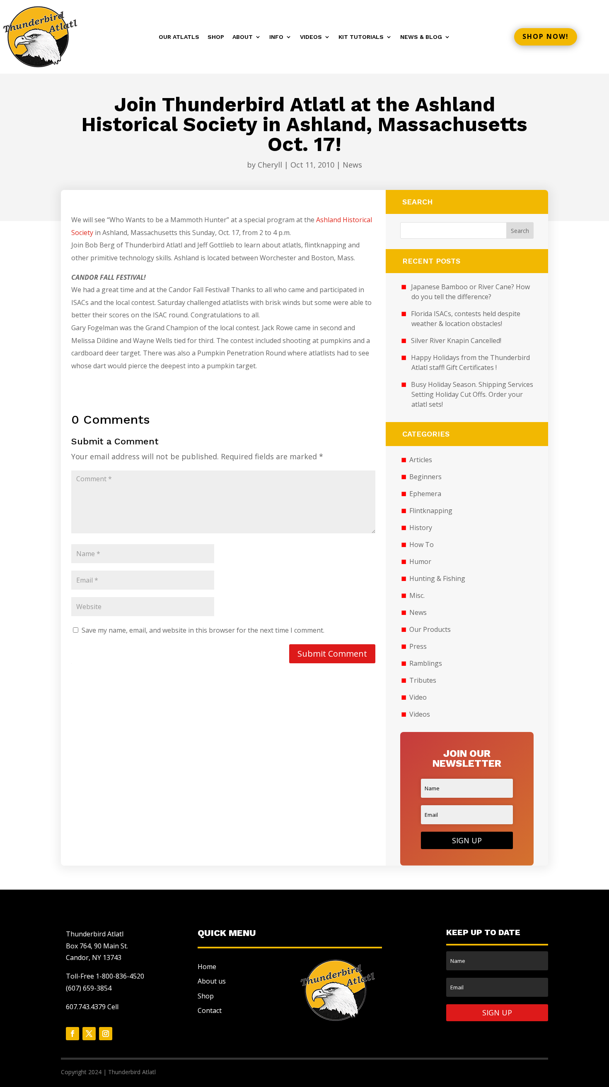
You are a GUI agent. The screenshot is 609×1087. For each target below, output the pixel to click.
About (242, 37)
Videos (311, 37)
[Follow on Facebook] (72, 1033)
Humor (420, 561)
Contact (210, 1010)
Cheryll (270, 165)
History (420, 527)
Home (207, 966)
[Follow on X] (89, 1033)
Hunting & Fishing (437, 578)
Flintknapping (430, 510)
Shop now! (545, 36)
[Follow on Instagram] (105, 1033)
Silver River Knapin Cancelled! (456, 340)
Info (276, 37)
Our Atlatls (179, 37)
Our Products (430, 629)
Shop (216, 37)
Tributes (422, 680)
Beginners (425, 476)
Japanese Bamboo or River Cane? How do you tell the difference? (470, 291)
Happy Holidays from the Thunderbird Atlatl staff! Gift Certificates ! (470, 362)
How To (421, 544)
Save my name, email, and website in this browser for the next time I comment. (203, 630)
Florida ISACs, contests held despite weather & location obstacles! (465, 318)
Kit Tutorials (361, 37)
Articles (420, 459)
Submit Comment (332, 653)
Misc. (417, 595)
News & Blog (421, 37)
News (352, 165)
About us (212, 981)
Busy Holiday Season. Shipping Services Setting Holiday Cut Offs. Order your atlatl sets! (472, 394)
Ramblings (425, 663)
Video (418, 697)
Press (418, 646)
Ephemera (425, 493)
